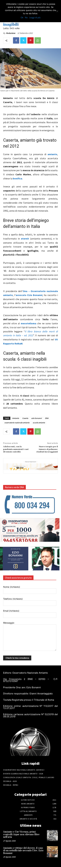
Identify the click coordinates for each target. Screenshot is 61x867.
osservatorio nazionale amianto (17, 422)
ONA (46, 418)
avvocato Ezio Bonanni (29, 295)
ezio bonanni (36, 418)
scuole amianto (39, 422)
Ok (22, 17)
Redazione (10, 33)
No (26, 17)
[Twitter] (23, 40)
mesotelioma (28, 323)
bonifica (17, 178)
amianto (52, 154)
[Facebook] (16, 40)
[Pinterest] (30, 40)
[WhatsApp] (38, 40)
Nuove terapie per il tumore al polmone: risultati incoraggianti (47, 449)
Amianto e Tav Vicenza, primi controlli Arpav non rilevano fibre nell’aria (21, 834)
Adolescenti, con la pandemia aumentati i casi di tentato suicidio (15, 449)
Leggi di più (35, 17)
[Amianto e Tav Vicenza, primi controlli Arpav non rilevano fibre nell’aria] (52, 835)
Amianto (15, 418)
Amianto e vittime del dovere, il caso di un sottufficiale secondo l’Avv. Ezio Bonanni (23, 851)
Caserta (25, 418)
